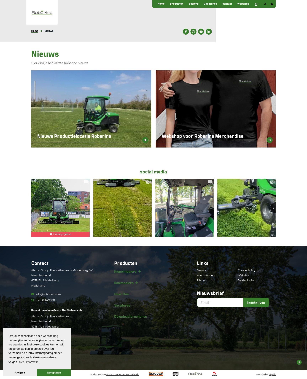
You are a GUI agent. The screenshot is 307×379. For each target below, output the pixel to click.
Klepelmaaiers (125, 271)
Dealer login (246, 280)
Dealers (194, 3)
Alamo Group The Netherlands (63, 310)
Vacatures (210, 3)
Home (161, 3)
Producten (177, 3)
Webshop (243, 3)
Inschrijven (256, 302)
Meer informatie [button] (29, 362)
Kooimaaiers (124, 282)
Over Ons (121, 294)
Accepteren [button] (54, 372)
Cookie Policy (246, 270)
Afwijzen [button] (20, 372)
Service (201, 270)
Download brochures (130, 316)
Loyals (272, 374)
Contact (227, 3)
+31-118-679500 (45, 300)
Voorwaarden (206, 275)
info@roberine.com (48, 294)
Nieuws (202, 280)
